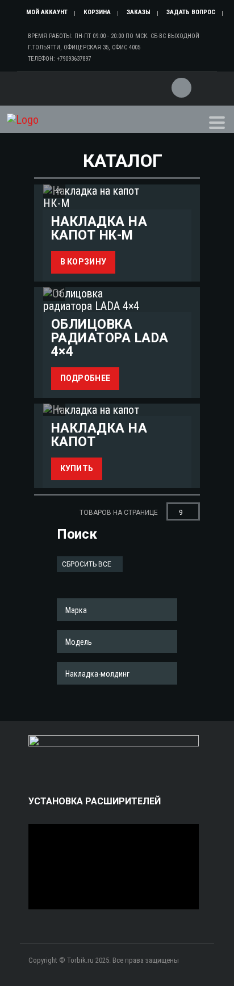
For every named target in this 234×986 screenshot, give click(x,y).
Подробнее (85, 378)
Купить (77, 468)
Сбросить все (87, 564)
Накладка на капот (99, 435)
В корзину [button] (83, 261)
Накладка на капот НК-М (99, 228)
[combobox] (117, 609)
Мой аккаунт (47, 12)
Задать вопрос (190, 12)
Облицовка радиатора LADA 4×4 (110, 338)
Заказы (139, 12)
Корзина (97, 12)
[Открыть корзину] (180, 80)
